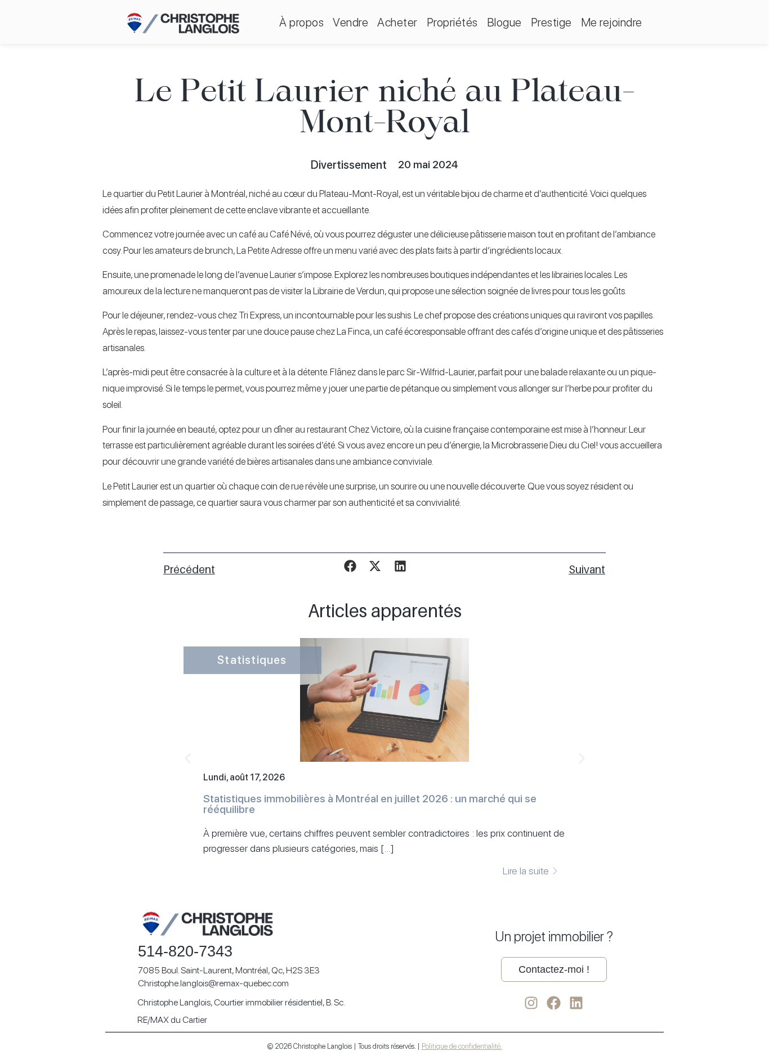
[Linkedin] (576, 1003)
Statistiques (252, 660)
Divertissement (349, 165)
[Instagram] (531, 1003)
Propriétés (452, 22)
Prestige (551, 22)
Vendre (350, 22)
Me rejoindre (611, 22)
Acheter (397, 22)
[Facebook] (554, 1003)
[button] (350, 566)
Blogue (504, 22)
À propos (301, 22)
